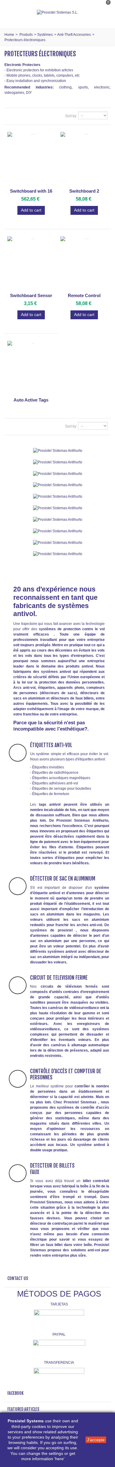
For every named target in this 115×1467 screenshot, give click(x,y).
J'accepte (96, 1439)
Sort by (70, 116)
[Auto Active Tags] (31, 368)
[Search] (104, 18)
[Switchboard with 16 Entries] (31, 159)
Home (9, 35)
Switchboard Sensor (31, 295)
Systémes (45, 35)
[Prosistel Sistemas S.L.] (57, 12)
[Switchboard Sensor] (31, 263)
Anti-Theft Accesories (74, 35)
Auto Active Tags (31, 399)
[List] (18, 116)
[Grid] (10, 116)
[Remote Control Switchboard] (84, 263)
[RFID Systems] (57, 554)
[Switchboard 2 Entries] (84, 159)
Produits (26, 35)
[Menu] (12, 12)
